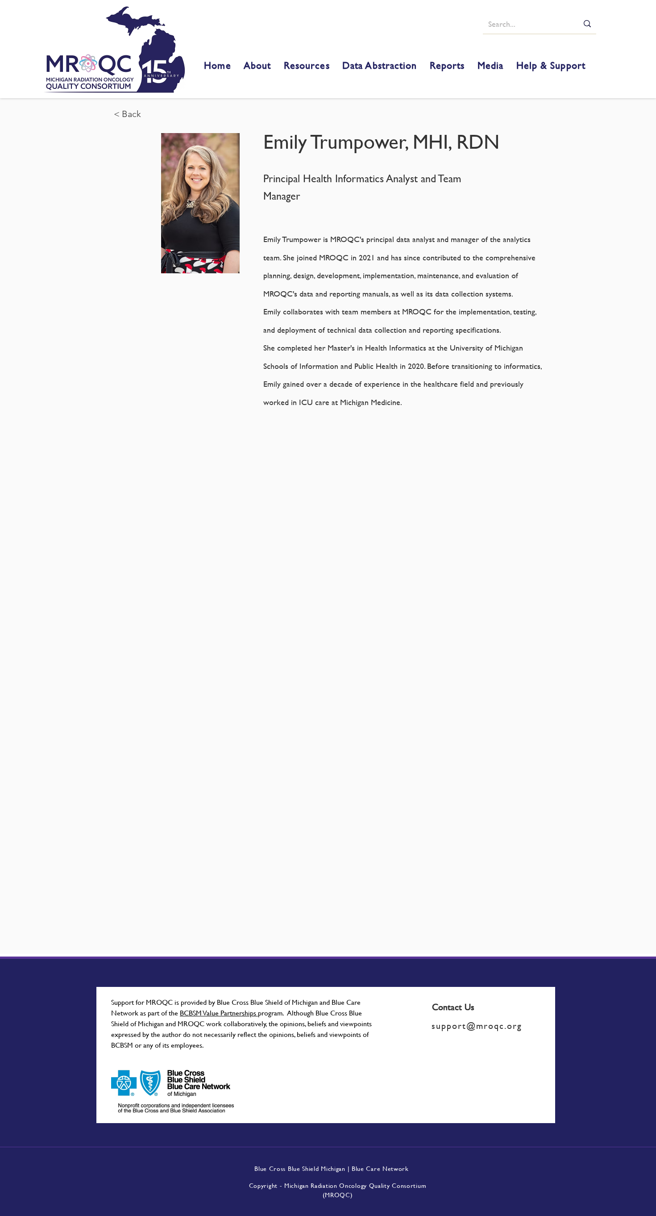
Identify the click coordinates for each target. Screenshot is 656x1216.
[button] (257, 65)
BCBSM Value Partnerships (219, 1012)
